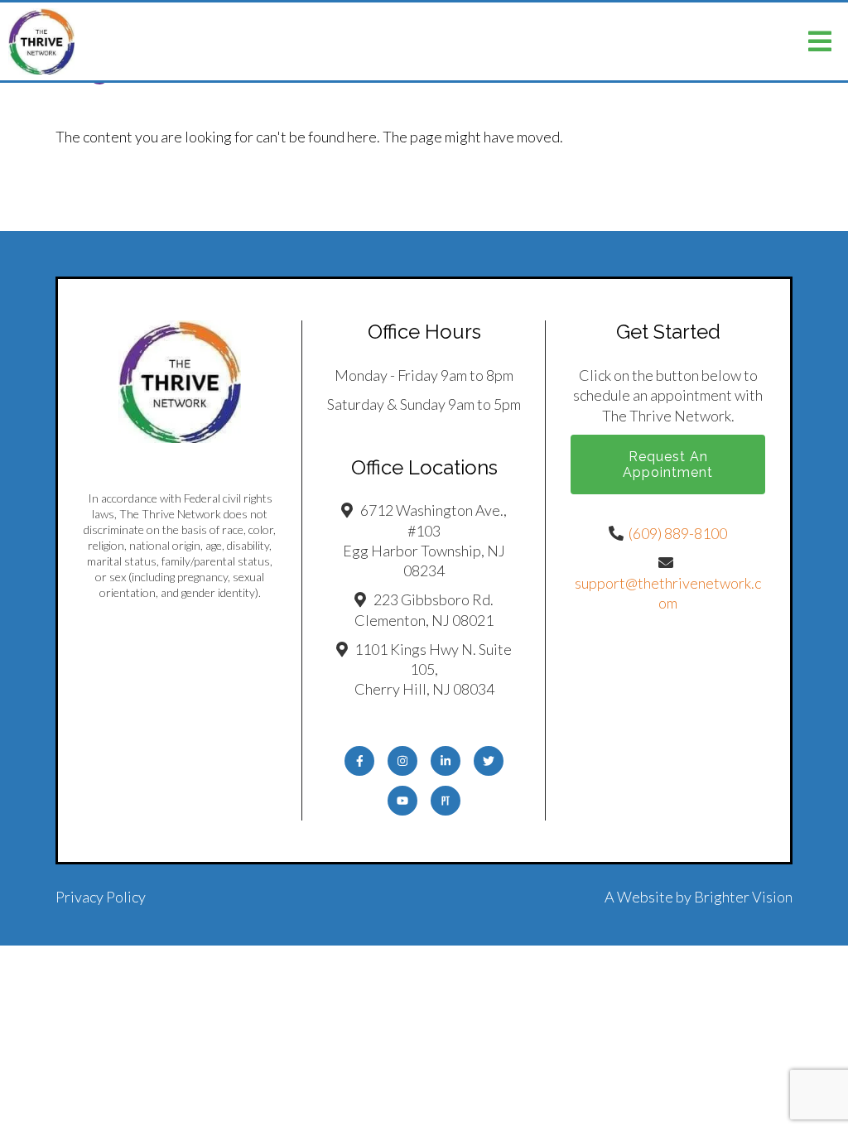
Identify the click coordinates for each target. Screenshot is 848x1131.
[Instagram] (402, 761)
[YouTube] (402, 801)
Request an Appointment (668, 464)
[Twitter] (489, 761)
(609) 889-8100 (678, 533)
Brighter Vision (743, 897)
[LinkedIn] (445, 761)
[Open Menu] (819, 41)
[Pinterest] (445, 801)
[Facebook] (359, 761)
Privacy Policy (100, 897)
